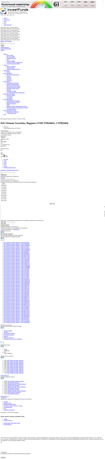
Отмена (3, 50)
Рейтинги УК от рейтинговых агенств (17, 106)
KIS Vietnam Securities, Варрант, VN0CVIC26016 (16, 248)
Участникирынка (8, 99)
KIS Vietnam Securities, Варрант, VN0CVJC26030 (16, 270)
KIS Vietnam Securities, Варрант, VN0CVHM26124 (17, 282)
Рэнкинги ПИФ (11, 61)
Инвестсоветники (11, 103)
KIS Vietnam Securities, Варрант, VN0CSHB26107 (16, 300)
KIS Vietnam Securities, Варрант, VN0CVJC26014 (16, 246)
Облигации (7, 19)
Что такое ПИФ (11, 56)
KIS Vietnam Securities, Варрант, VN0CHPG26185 (17, 314)
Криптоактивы (8, 24)
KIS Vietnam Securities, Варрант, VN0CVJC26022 (16, 271)
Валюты (9, 89)
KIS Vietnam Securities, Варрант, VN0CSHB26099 (16, 301)
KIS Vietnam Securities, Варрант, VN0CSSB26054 (16, 294)
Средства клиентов (9, 334)
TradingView (16, 229)
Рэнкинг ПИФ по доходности (14, 62)
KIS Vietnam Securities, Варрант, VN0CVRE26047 (17, 260)
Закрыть (3, 177)
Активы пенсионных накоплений (16, 92)
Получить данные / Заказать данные (13, 405)
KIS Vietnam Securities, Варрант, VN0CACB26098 (17, 322)
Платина (9, 78)
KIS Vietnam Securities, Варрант (15, 360)
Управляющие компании (13, 100)
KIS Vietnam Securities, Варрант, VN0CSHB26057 (16, 253)
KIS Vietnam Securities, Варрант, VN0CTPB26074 (16, 285)
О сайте (6, 401)
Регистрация (8, 41)
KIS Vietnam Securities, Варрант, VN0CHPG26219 (17, 310)
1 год (5, 164)
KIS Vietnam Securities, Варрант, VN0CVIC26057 (16, 274)
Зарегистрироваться (6, 48)
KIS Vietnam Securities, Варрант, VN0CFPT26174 (16, 318)
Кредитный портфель (9, 333)
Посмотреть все (5, 375)
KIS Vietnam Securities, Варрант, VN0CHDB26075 (17, 315)
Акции (5, 18)
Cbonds (5, 419)
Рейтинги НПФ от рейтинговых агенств (17, 107)
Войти (2, 41)
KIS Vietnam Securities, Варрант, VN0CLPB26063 (16, 307)
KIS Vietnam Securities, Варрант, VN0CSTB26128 (16, 290)
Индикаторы (7, 81)
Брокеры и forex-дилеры (13, 102)
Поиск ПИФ (10, 55)
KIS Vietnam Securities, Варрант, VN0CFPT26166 (16, 319)
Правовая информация (10, 404)
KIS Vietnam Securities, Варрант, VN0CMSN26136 (17, 305)
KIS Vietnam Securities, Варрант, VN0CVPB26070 (16, 244)
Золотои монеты (8, 73)
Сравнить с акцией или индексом (9, 170)
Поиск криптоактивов (12, 84)
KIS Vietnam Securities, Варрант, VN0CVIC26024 (16, 278)
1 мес (5, 160)
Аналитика (10, 96)
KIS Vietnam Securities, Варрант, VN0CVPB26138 (16, 263)
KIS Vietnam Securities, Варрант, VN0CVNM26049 (17, 245)
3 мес (5, 162)
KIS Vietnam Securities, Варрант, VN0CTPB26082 (16, 283)
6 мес (5, 163)
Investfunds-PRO (8, 407)
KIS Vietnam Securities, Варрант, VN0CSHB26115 (16, 299)
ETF (5, 23)
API (5, 114)
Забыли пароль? (5, 47)
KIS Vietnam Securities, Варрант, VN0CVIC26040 (16, 275)
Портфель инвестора (9, 409)
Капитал (6, 336)
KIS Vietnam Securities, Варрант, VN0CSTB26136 (16, 289)
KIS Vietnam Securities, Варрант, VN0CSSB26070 (16, 292)
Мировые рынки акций (13, 88)
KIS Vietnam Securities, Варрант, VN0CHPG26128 (17, 256)
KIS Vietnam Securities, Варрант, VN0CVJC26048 (16, 268)
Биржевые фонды (11, 58)
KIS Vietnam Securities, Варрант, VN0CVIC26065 (16, 272)
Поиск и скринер (11, 66)
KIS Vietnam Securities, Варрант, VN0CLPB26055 (16, 308)
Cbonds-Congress (8, 420)
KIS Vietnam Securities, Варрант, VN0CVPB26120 (16, 264)
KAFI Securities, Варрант (14, 392)
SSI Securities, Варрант (13, 382)
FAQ (5, 408)
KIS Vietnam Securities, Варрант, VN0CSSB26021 (16, 252)
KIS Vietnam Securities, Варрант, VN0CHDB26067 (17, 316)
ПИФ (5, 21)
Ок (1, 441)
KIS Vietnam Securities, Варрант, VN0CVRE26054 (17, 259)
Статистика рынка (11, 113)
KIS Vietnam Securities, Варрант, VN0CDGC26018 (17, 257)
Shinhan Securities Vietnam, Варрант (17, 384)
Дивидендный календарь (13, 69)
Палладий (9, 80)
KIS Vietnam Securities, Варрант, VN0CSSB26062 (16, 293)
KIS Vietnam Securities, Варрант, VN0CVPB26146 (16, 261)
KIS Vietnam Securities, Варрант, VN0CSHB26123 (16, 297)
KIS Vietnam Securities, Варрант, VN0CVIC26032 (16, 277)
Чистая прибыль (8, 330)
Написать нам (7, 403)
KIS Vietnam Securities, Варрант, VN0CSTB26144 (16, 288)
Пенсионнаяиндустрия (10, 110)
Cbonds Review (8, 424)
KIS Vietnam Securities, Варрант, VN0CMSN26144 (17, 304)
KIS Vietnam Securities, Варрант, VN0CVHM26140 (17, 279)
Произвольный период (10, 167)
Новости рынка (11, 95)
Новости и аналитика (9, 94)
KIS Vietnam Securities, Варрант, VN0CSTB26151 (16, 286)
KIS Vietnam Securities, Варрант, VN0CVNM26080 (17, 267)
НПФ (8, 105)
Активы (6, 332)
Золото (8, 76)
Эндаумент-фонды (11, 109)
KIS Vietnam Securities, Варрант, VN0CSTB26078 (16, 250)
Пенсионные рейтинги (13, 111)
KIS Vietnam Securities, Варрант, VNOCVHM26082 (17, 249)
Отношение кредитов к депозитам (13, 339)
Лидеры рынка (11, 67)
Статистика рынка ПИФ (13, 63)
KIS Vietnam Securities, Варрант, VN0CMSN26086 (17, 255)
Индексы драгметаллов (13, 74)
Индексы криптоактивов (13, 85)
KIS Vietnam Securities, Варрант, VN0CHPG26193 (17, 312)
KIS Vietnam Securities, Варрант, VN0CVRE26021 (17, 242)
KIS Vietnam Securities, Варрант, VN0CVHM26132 (17, 281)
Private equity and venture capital (12, 423)
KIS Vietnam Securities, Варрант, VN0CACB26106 (17, 321)
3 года (5, 166)
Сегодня (6, 159)
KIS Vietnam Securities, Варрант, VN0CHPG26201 (17, 311)
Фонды (5, 54)
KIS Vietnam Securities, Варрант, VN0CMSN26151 (17, 303)
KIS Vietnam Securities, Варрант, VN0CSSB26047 (16, 296)
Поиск (8, 72)
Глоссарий (9, 98)
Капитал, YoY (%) (8, 337)
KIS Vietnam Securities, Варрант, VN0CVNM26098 (17, 266)
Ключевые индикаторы (13, 83)
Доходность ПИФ (11, 91)
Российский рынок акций (13, 87)
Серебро (9, 77)
